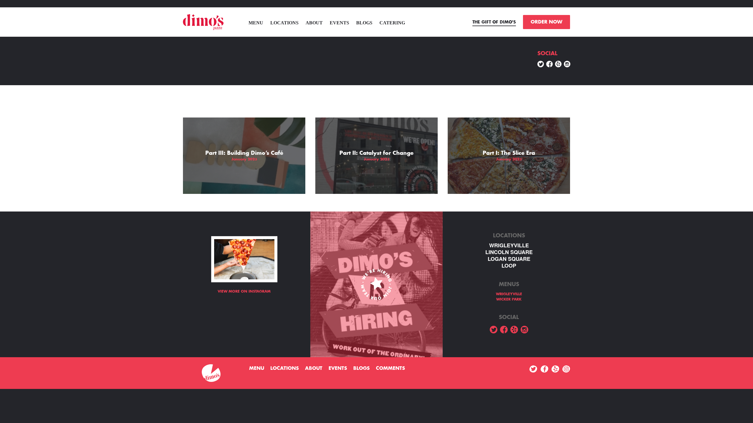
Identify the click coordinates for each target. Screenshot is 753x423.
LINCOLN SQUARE (509, 252)
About (314, 22)
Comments (390, 368)
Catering (392, 22)
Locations (284, 22)
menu (256, 22)
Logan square (509, 259)
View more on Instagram (244, 291)
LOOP (509, 265)
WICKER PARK (509, 299)
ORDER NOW (546, 22)
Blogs (364, 22)
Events (339, 22)
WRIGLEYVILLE (509, 245)
